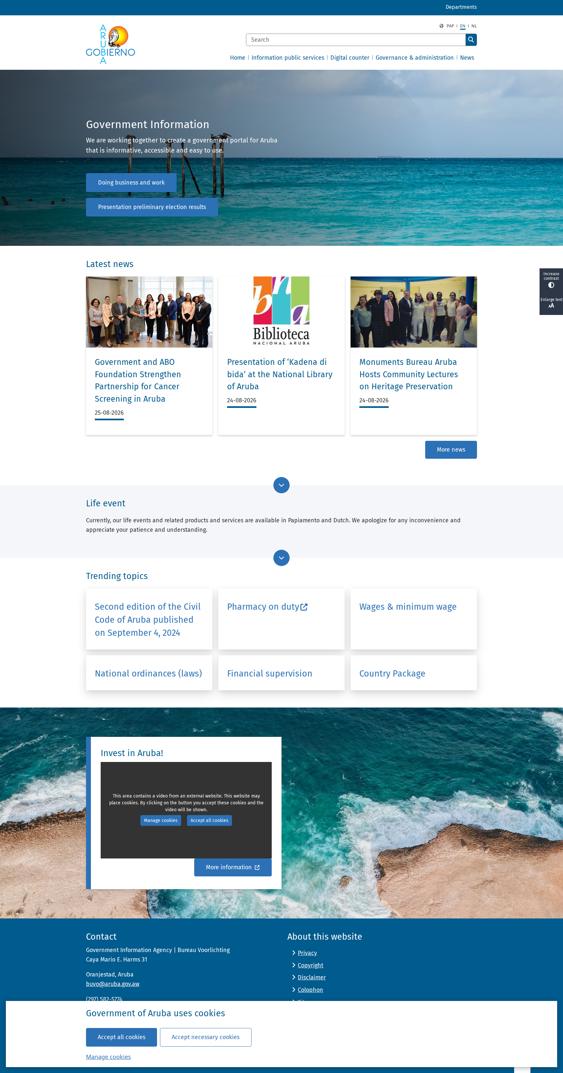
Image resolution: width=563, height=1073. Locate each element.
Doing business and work (131, 182)
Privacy (307, 953)
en (463, 26)
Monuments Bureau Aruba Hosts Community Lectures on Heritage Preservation (408, 374)
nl (474, 26)
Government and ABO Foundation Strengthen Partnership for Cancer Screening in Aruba (138, 380)
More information (229, 867)
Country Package (392, 673)
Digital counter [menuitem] (349, 57)
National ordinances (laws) (148, 673)
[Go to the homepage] (110, 44)
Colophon (310, 989)
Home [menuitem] (237, 57)
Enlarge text (551, 299)
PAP (450, 26)
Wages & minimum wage (408, 607)
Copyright (310, 965)
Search (471, 40)
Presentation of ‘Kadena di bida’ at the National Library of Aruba (279, 374)
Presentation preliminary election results (152, 207)
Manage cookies (108, 1057)
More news (451, 449)
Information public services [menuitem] (288, 57)
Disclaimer (312, 977)
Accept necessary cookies (205, 1037)
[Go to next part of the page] (281, 485)
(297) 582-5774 (104, 999)
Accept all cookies (121, 1037)
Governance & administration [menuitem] (415, 57)
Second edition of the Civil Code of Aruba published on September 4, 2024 (148, 620)
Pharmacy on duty (263, 607)
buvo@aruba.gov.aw (112, 984)
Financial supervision (269, 673)
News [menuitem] (467, 57)
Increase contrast (551, 276)
